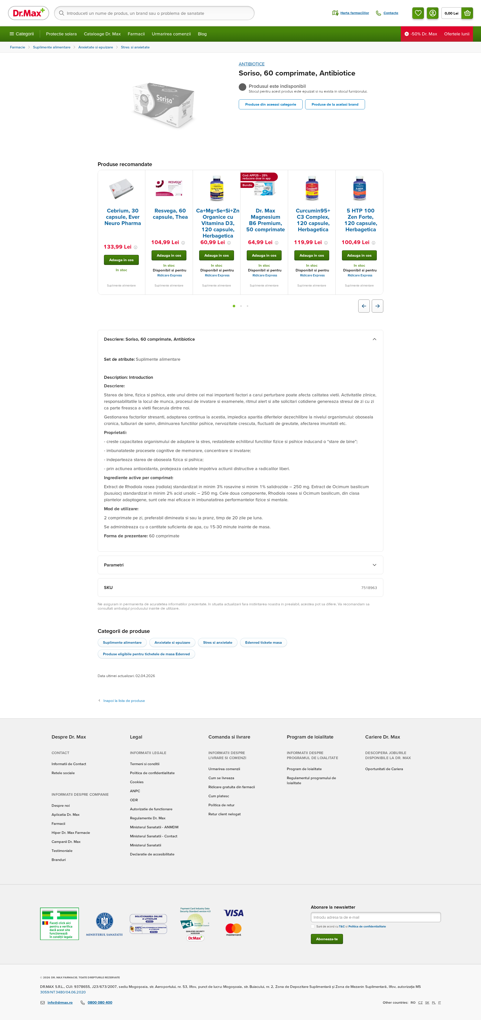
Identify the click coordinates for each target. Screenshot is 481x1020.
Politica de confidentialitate (152, 773)
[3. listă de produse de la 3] (247, 306)
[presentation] (121, 188)
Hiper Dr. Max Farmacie (71, 832)
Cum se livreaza (221, 778)
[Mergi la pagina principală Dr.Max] (28, 13)
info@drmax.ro (60, 1002)
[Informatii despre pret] (136, 247)
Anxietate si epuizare (172, 642)
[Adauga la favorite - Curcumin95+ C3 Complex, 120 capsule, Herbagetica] (329, 176)
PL (434, 1002)
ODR (134, 800)
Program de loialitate (304, 769)
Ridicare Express (169, 275)
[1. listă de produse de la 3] (234, 306)
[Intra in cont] (432, 13)
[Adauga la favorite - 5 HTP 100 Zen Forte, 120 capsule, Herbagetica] (377, 176)
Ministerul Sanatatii (145, 845)
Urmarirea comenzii (171, 33)
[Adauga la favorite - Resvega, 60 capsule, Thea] (187, 176)
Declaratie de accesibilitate (152, 854)
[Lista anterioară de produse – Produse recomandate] (364, 306)
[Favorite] (418, 13)
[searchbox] (154, 13)
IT (439, 1002)
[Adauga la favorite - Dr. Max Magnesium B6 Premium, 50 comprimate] (282, 176)
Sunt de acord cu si (351, 926)
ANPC (135, 791)
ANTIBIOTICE (252, 63)
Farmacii (136, 33)
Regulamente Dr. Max (147, 818)
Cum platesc (218, 796)
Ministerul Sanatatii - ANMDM (154, 827)
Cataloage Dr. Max (102, 33)
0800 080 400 (100, 1002)
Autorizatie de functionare (151, 809)
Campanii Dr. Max (66, 841)
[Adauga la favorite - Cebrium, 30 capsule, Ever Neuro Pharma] (139, 176)
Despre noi (61, 805)
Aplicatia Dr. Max (65, 814)
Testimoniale (62, 850)
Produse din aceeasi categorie (270, 104)
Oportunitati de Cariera (384, 769)
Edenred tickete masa (263, 642)
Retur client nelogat (224, 814)
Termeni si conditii (144, 764)
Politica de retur (221, 805)
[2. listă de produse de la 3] (241, 306)
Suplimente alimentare (122, 642)
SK (427, 1002)
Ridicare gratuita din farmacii (231, 787)
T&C (342, 926)
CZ (420, 1002)
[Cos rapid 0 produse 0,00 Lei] (467, 13)
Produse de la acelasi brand (335, 104)
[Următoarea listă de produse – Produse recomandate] (377, 306)
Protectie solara (61, 33)
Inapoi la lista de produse (124, 700)
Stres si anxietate (217, 642)
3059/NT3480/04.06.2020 (63, 992)
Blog (202, 33)
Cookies (137, 782)
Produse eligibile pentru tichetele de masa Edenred (146, 654)
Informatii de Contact (69, 764)
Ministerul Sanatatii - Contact (153, 836)
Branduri (59, 859)
